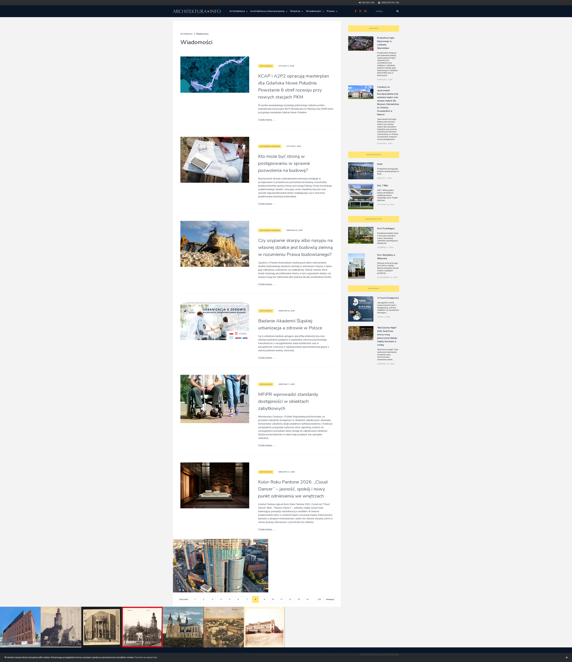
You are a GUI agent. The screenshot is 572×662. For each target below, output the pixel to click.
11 (281, 599)
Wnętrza (295, 11)
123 (319, 599)
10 (273, 599)
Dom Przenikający (386, 228)
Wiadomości (314, 11)
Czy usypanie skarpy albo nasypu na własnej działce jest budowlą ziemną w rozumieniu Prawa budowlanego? (295, 247)
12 (290, 599)
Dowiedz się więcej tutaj (146, 657)
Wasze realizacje (373, 219)
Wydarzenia (373, 288)
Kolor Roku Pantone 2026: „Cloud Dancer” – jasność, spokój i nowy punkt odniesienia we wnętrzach (293, 489)
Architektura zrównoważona (267, 11)
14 (307, 599)
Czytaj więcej (266, 119)
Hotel (379, 164)
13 (299, 599)
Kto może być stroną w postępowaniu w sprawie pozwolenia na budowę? (284, 163)
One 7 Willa (382, 185)
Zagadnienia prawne (270, 146)
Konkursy (373, 28)
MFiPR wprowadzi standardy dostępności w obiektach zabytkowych (288, 401)
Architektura (237, 11)
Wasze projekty (373, 155)
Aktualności (266, 66)
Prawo (331, 11)
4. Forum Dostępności (388, 298)
